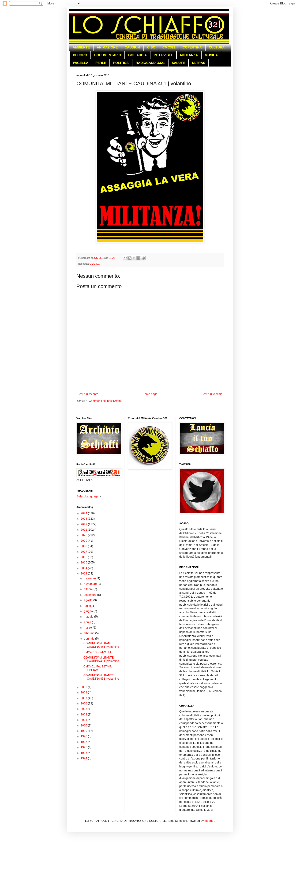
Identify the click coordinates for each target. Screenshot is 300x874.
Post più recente (88, 394)
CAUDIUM (132, 47)
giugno (89, 611)
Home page (150, 394)
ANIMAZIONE (107, 47)
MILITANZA (189, 55)
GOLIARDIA (137, 55)
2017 (84, 551)
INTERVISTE (163, 55)
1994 (84, 758)
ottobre (89, 589)
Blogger (209, 820)
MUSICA (211, 55)
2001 (84, 720)
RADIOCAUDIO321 (150, 63)
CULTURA (217, 47)
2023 (84, 518)
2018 (84, 546)
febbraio (89, 633)
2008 (84, 692)
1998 (84, 736)
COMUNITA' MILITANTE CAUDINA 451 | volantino (101, 645)
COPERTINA (192, 47)
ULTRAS (198, 63)
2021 (84, 529)
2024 (84, 513)
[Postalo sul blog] (130, 258)
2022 (84, 524)
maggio (89, 616)
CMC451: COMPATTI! (97, 652)
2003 (84, 709)
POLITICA (121, 63)
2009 (84, 687)
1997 (84, 742)
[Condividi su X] (134, 258)
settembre (90, 594)
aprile (88, 622)
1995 (84, 753)
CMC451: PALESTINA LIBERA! (97, 668)
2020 (84, 535)
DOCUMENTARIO (107, 55)
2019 (84, 540)
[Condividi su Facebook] (138, 258)
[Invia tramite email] (125, 258)
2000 (84, 725)
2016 (84, 557)
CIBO (151, 47)
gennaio (89, 638)
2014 (84, 568)
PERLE (100, 63)
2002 (84, 714)
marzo (88, 627)
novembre (91, 583)
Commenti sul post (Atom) (105, 401)
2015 (84, 562)
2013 (84, 573)
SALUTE (178, 63)
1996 (84, 747)
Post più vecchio (212, 394)
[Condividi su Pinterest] (143, 258)
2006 (84, 703)
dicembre (90, 578)
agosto (88, 600)
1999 (84, 731)
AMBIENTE (81, 47)
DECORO (80, 55)
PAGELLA (80, 63)
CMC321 (169, 47)
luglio (88, 605)
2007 (84, 698)
